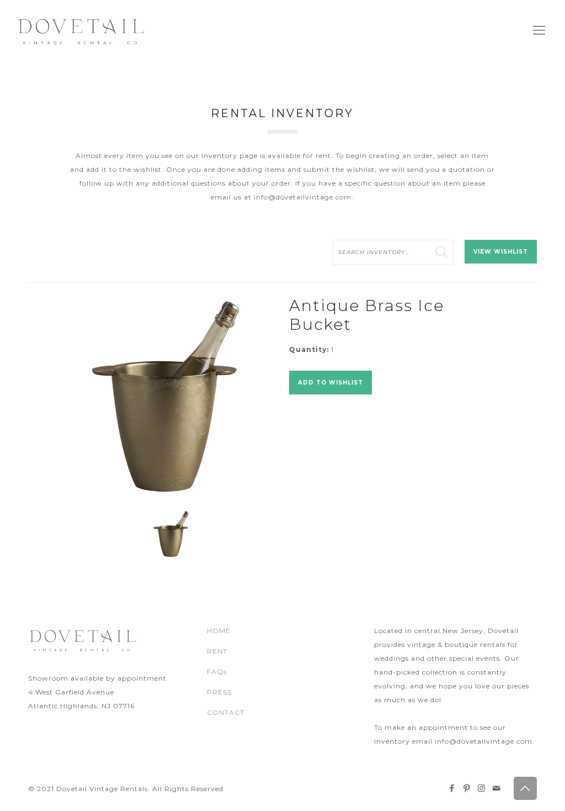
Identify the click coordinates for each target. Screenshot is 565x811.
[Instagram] (482, 788)
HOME (219, 630)
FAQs (217, 671)
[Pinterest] (467, 788)
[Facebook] (452, 788)
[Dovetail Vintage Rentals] (82, 30)
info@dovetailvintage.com (302, 197)
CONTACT (225, 712)
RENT (217, 651)
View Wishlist (500, 251)
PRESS (219, 692)
